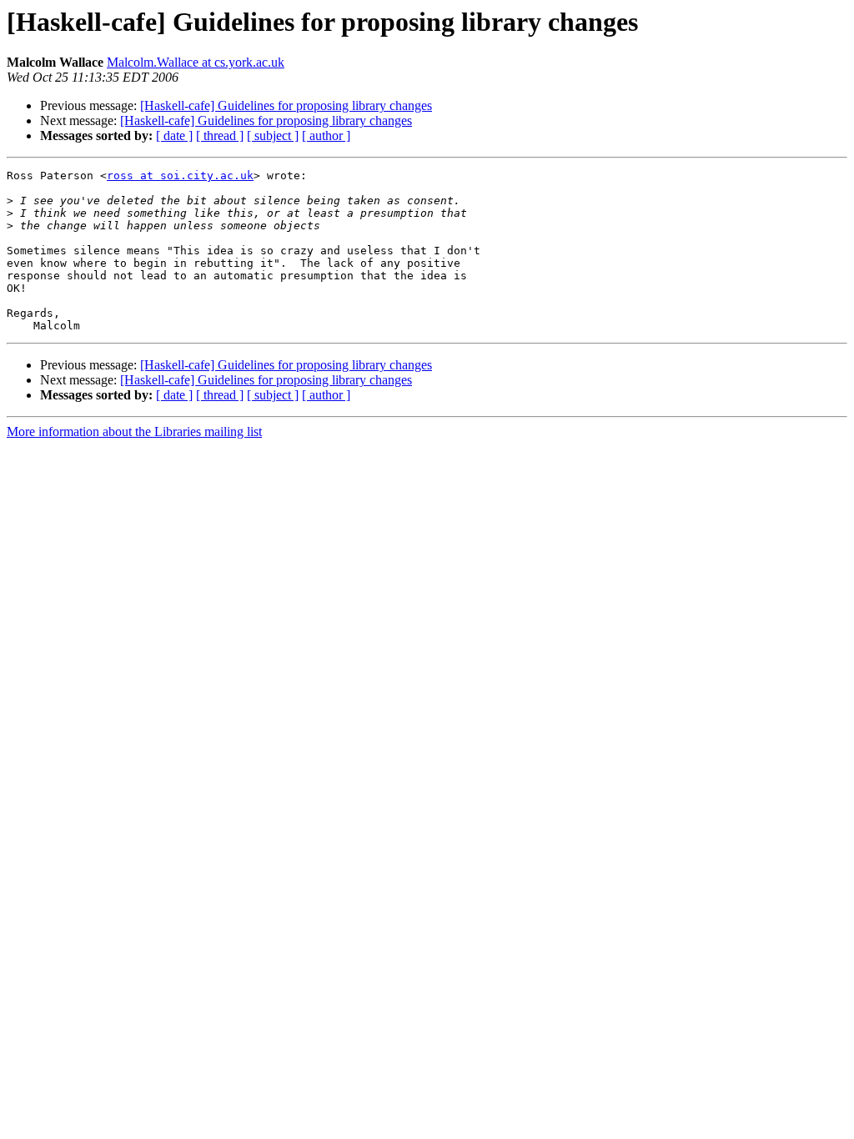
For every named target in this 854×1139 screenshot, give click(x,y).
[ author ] (326, 135)
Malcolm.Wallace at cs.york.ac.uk (195, 62)
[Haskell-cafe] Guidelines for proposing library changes (286, 105)
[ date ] (174, 135)
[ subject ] (273, 135)
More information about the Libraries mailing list (134, 431)
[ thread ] (220, 135)
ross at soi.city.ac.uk (180, 175)
